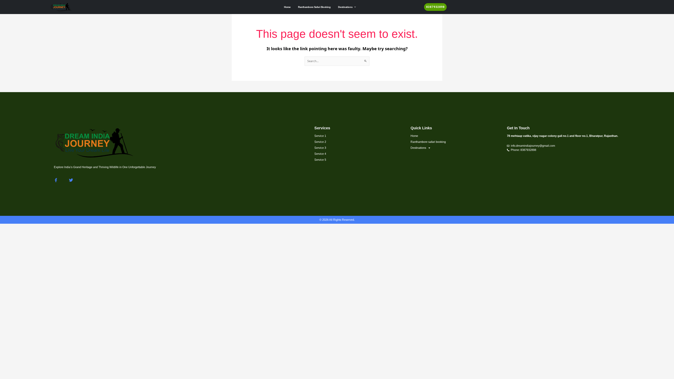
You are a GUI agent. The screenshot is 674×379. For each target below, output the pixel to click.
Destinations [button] (345, 7)
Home (287, 7)
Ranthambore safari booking (314, 7)
